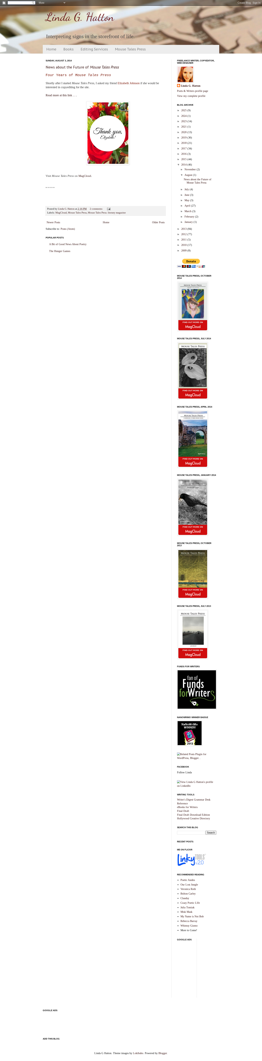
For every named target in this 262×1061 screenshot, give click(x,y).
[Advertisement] (219, 970)
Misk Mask (186, 911)
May (187, 200)
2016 (184, 153)
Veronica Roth (188, 889)
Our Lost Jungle (189, 884)
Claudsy (184, 898)
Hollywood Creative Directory (193, 818)
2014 (184, 164)
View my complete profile (191, 96)
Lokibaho (138, 1053)
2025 (184, 110)
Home (51, 49)
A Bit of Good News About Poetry (68, 244)
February (190, 216)
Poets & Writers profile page (192, 91)
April (188, 205)
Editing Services (94, 49)
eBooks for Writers (187, 807)
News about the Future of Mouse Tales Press (197, 181)
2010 (184, 245)
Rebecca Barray (188, 921)
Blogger (162, 1053)
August (189, 175)
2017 (184, 148)
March (188, 211)
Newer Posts (53, 222)
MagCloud (84, 175)
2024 (184, 116)
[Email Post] (108, 209)
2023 (184, 121)
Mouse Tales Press (130, 49)
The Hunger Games (59, 251)
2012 (184, 234)
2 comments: (97, 209)
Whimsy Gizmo (189, 925)
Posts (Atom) (68, 228)
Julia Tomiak (187, 907)
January (189, 222)
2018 (184, 143)
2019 (184, 137)
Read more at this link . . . (61, 95)
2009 (184, 250)
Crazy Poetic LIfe (190, 902)
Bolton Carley (188, 893)
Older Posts (158, 222)
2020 (184, 132)
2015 (184, 159)
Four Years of (78, 75)
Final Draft (183, 811)
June (187, 195)
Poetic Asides (187, 880)
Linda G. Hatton (80, 17)
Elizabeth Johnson (129, 83)
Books (68, 49)
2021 (184, 126)
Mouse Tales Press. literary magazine (107, 212)
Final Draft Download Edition (193, 814)
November (191, 169)
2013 (184, 228)
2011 (184, 239)
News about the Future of (82, 67)
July (187, 189)
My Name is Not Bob (192, 916)
